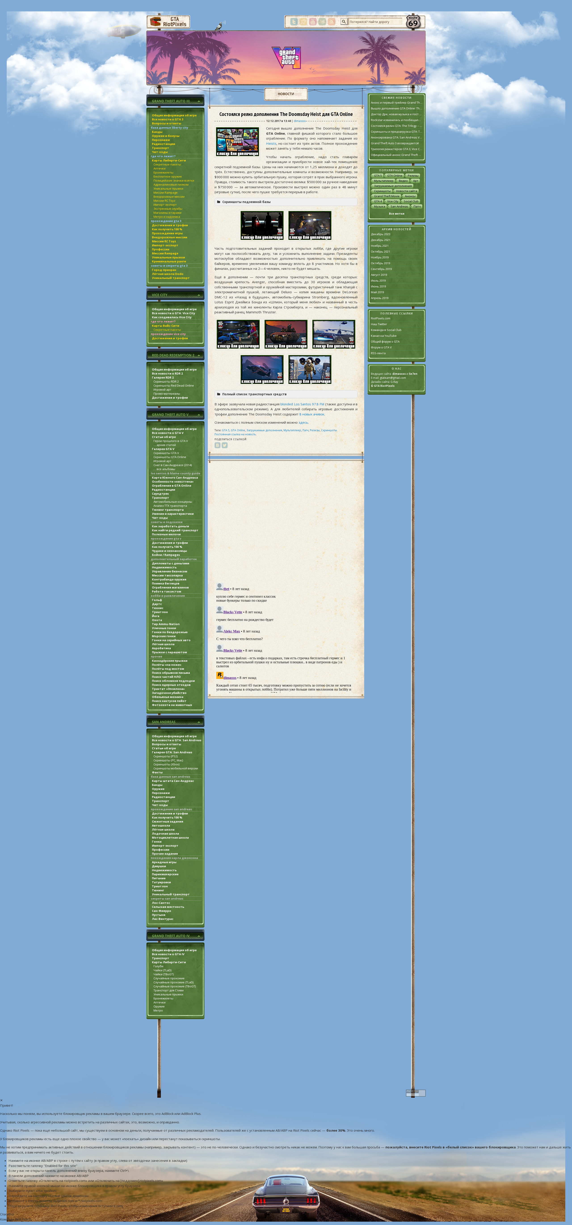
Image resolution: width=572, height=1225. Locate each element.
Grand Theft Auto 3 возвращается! (395, 143)
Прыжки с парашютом (169, 652)
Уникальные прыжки (168, 188)
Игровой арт (162, 389)
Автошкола (161, 825)
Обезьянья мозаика (167, 697)
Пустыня (158, 915)
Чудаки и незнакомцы (169, 551)
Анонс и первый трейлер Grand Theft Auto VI (396, 103)
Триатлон (160, 612)
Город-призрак (164, 270)
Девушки (159, 866)
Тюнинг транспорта (168, 510)
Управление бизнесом (169, 571)
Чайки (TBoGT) (164, 974)
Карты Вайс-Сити (165, 326)
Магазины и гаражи (167, 213)
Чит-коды (160, 152)
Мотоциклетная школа (170, 838)
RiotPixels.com (380, 318)
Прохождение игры (167, 233)
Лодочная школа (165, 833)
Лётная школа (163, 644)
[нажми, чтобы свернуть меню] (175, 100)
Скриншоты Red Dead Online (174, 385)
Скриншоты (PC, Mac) (168, 760)
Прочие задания (165, 854)
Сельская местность (168, 907)
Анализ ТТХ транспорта (170, 506)
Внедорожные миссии (169, 197)
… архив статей (165, 445)
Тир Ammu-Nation (166, 624)
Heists (271, 143)
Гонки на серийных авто (171, 640)
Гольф (157, 600)
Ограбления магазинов (170, 587)
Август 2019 (379, 275)
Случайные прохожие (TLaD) (173, 982)
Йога (155, 616)
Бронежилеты (163, 172)
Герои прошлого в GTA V (171, 441)
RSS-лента (378, 353)
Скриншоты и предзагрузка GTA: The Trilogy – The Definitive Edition (396, 132)
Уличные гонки (164, 628)
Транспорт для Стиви (169, 990)
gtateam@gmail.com (393, 378)
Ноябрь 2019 (380, 257)
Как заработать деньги (170, 526)
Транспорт (160, 148)
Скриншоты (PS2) (166, 756)
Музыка (379, 206)
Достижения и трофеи (170, 225)
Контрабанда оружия (169, 579)
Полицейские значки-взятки (174, 180)
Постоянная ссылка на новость (235, 434)
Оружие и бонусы (165, 136)
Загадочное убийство (169, 693)
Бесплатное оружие (168, 176)
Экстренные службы (168, 209)
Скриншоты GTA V (166, 453)
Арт (415, 181)
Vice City (392, 201)
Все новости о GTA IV (168, 954)
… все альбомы (164, 469)
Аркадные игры (164, 862)
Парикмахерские (165, 874)
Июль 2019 (378, 281)
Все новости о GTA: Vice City (173, 313)
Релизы (315, 430)
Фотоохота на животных (172, 705)
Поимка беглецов (165, 583)
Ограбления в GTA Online (171, 486)
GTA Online (238, 430)
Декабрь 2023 (380, 234)
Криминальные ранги (169, 261)
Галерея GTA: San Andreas (172, 752)
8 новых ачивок (311, 414)
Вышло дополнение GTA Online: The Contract (396, 108)
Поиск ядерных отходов (171, 685)
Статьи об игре (164, 437)
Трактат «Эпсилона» (168, 689)
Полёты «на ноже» (166, 665)
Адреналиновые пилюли (171, 184)
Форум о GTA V (381, 347)
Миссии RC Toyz (164, 201)
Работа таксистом (166, 591)
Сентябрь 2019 (381, 269)
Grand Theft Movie (387, 196)
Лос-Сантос (161, 903)
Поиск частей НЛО (166, 677)
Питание (159, 878)
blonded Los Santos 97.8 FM (302, 404)
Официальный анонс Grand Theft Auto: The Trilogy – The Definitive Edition (396, 155)
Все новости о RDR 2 (167, 373)
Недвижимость (164, 567)
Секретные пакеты (167, 164)
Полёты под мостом (168, 669)
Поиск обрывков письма (171, 673)
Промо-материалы (167, 394)
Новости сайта (406, 191)
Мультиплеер (292, 430)
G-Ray (394, 382)
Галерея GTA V (163, 449)
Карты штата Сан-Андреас (173, 781)
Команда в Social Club (386, 330)
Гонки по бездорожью (170, 632)
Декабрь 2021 (380, 240)
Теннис (157, 608)
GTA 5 (225, 430)
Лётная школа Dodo (167, 274)
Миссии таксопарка (167, 575)
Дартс (157, 604)
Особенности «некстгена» (173, 482)
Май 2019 (377, 292)
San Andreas (399, 206)
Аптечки (160, 168)
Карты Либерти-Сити (169, 160)
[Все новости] (286, 94)
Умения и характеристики (173, 514)
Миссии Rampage (166, 193)
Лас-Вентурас (162, 919)
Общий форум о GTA (385, 341)
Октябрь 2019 (380, 263)
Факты (157, 772)
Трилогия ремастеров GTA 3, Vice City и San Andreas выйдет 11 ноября (396, 149)
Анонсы (410, 196)
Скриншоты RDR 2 (166, 381)
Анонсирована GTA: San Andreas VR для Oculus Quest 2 (396, 137)
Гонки (157, 842)
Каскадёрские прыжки (169, 661)
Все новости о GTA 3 (167, 119)
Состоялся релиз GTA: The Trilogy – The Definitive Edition (396, 126)
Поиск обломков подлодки (173, 681)
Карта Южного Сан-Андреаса (175, 477)
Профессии (160, 249)
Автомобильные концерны (173, 502)
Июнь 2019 (378, 286)
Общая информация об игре (174, 115)
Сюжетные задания (167, 821)
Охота (157, 620)
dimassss (300, 121)
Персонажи (161, 140)
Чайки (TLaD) (162, 970)
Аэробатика (161, 648)
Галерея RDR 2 (163, 377)
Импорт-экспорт (165, 205)
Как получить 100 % (167, 229)
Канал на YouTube (384, 336)
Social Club (411, 201)
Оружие (158, 789)
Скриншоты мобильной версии (176, 768)
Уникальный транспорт (171, 278)
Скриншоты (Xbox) (166, 764)
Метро (158, 1010)
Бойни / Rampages (166, 555)
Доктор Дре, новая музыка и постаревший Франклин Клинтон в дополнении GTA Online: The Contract (396, 114)
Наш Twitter (379, 324)
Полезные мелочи (166, 534)
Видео (403, 181)
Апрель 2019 (379, 298)
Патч (306, 430)
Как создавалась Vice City (171, 317)
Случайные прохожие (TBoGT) (175, 986)
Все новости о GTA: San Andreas (176, 740)
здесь (303, 422)
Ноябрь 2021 (380, 246)
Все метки (396, 214)
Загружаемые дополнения (264, 430)
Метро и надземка (167, 217)
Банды (157, 132)
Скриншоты (329, 430)
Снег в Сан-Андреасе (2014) (173, 465)
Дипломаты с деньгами (170, 563)
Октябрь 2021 (380, 251)
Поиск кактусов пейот (169, 701)
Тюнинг (158, 890)
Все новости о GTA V (167, 433)
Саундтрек (160, 494)
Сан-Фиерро (161, 911)
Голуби (158, 966)
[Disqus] (286, 521)
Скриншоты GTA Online (170, 457)
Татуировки (161, 882)
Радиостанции (163, 144)
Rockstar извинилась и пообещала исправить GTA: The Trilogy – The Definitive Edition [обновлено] (396, 120)
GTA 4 (378, 201)
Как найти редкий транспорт (175, 530)
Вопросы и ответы (166, 123)
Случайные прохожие (169, 978)
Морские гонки (164, 636)
